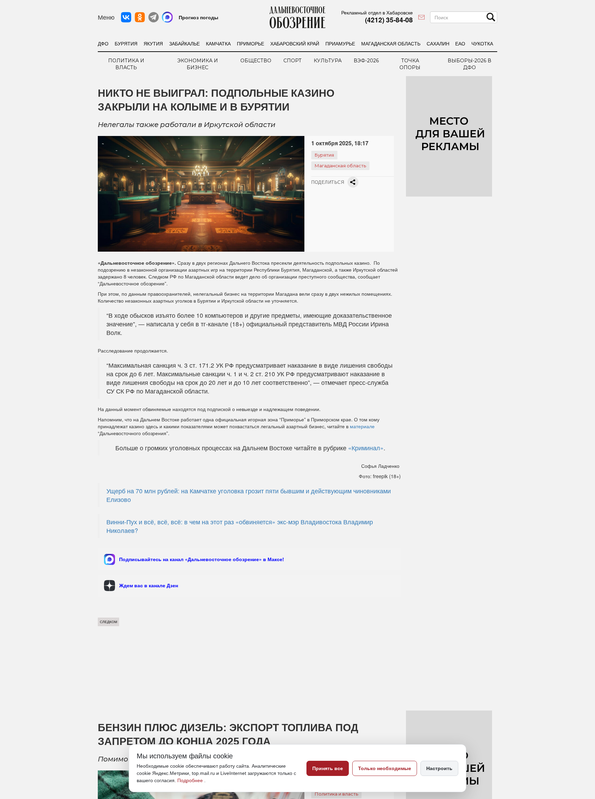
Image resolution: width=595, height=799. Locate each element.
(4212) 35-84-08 (389, 19)
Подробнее (190, 780)
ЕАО (460, 43)
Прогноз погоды (198, 17)
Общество (255, 60)
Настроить (439, 768)
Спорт (292, 60)
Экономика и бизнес (197, 64)
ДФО (103, 43)
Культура (328, 60)
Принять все (327, 768)
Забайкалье (184, 43)
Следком (108, 621)
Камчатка (218, 43)
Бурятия (126, 43)
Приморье (250, 43)
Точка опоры (409, 64)
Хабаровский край (294, 43)
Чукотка (482, 43)
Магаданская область (390, 43)
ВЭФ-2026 (366, 60)
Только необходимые (384, 768)
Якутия (153, 43)
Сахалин (438, 43)
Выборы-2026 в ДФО (469, 64)
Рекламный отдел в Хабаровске (377, 12)
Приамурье (340, 43)
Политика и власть (126, 64)
